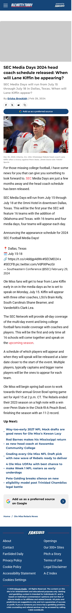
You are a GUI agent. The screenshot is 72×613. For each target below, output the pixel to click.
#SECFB (9, 264)
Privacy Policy (12, 560)
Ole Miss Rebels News (26, 516)
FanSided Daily (13, 554)
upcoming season (21, 343)
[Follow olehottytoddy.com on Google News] (63, 501)
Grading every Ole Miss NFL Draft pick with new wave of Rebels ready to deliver (36, 456)
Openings (50, 541)
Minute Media (20, 589)
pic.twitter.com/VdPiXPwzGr (35, 264)
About (7, 541)
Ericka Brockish (17, 98)
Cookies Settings (14, 580)
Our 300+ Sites (54, 547)
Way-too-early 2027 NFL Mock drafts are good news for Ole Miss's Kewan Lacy (35, 431)
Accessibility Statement (19, 573)
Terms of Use (53, 560)
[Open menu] (5, 5)
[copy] (24, 105)
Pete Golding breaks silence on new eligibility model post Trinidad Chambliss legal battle (36, 483)
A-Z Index (50, 573)
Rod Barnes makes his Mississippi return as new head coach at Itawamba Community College (36, 444)
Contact (8, 547)
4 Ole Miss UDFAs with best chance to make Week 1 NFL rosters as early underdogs (34, 468)
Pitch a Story (52, 554)
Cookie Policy (12, 567)
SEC (29, 178)
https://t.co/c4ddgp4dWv (25, 259)
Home (6, 516)
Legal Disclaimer (55, 567)
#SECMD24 (51, 259)
